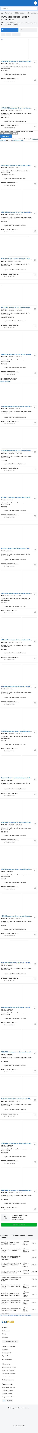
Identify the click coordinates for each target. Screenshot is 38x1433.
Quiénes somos (6, 1331)
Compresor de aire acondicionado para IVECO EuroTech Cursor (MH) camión (11, 1257)
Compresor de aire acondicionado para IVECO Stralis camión (11, 1272)
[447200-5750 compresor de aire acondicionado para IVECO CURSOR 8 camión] (19, 96)
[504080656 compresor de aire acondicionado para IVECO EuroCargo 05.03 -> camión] (19, 49)
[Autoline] (2, 13)
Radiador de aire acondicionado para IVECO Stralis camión (10, 1243)
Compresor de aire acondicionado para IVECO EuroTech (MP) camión (11, 1250)
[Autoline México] (11, 3)
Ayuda (4, 1334)
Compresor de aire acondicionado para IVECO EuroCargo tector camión (11, 1264)
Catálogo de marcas (8, 1380)
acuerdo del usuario (17, 140)
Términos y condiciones (9, 1367)
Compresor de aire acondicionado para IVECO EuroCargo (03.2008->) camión (11, 1302)
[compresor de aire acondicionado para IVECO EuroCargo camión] (19, 995)
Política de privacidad (8, 1370)
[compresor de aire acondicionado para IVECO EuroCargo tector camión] (19, 394)
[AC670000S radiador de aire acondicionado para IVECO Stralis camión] (19, 153)
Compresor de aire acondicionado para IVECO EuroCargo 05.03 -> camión (11, 1286)
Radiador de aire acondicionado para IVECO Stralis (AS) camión (10, 1294)
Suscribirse (5, 136)
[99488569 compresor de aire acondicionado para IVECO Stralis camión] (19, 342)
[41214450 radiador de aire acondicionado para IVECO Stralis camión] (19, 581)
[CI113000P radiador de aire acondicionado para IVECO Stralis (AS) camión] (19, 295)
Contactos (5, 1337)
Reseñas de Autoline (8, 1377)
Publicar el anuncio (19, 1224)
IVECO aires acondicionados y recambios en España (15, 1315)
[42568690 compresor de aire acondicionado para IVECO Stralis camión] (19, 438)
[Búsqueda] (35, 8)
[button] (35, 3)
